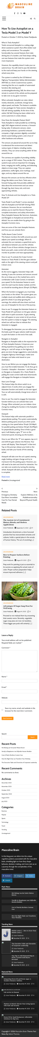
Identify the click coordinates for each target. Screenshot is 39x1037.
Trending (4, 829)
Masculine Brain (21, 1031)
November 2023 (6, 786)
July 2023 (4, 801)
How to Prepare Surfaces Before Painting (16, 556)
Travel (3, 826)
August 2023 (5, 798)
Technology (5, 822)
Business (4, 811)
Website (4, 698)
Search (4, 734)
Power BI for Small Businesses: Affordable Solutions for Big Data (18, 1018)
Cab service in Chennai (11, 992)
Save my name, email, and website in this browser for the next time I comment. (20, 709)
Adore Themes (14, 1034)
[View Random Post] (30, 18)
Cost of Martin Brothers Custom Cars (12, 755)
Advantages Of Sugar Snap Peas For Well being (18, 607)
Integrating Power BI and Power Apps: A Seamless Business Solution (17, 980)
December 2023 (6, 783)
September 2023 (7, 794)
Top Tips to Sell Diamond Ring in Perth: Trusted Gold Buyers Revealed (23, 957)
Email (4, 687)
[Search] (34, 18)
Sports (3, 818)
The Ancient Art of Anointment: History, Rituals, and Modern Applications (16, 522)
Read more (6, 477)
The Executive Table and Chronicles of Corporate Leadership (19, 762)
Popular (4, 815)
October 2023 (6, 790)
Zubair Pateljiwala (30, 37)
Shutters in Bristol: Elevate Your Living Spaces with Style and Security (19, 1005)
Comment (6, 648)
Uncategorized (14, 480)
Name (4, 677)
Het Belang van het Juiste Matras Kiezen (13, 747)
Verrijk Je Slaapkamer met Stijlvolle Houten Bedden (17, 751)
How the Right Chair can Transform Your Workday (16, 759)
